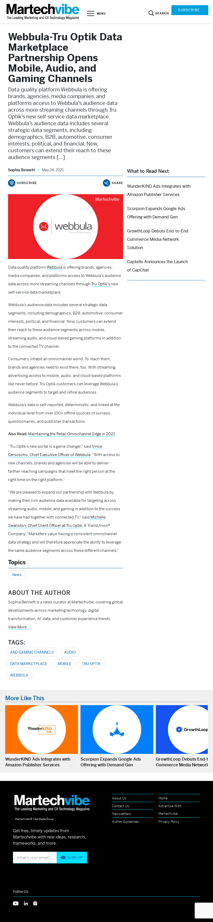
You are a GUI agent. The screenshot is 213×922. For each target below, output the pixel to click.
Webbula (19, 675)
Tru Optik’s (100, 283)
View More (17, 626)
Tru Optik (91, 663)
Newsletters (121, 814)
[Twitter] (18, 903)
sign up (75, 857)
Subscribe (189, 10)
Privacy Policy (168, 821)
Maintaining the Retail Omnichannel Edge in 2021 (71, 433)
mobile (64, 663)
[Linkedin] (28, 903)
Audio (70, 652)
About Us (119, 798)
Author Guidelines (125, 821)
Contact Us (120, 806)
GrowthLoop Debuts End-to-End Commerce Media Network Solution (157, 239)
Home (163, 798)
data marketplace (28, 663)
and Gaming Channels (32, 652)
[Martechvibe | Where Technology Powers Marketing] (43, 11)
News (17, 574)
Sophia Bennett (21, 170)
